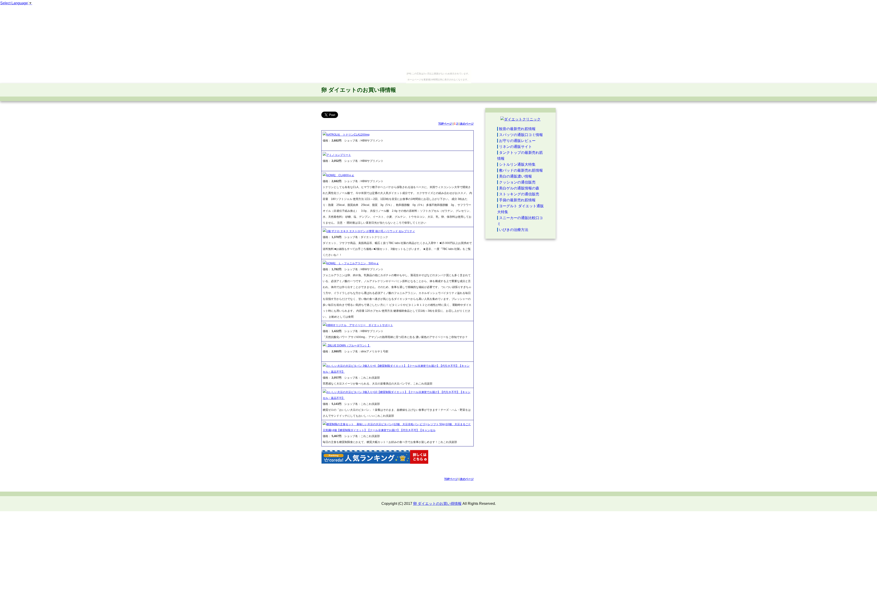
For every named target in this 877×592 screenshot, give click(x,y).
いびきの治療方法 (513, 230)
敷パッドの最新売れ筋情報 (521, 170)
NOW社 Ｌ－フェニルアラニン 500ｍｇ (352, 263)
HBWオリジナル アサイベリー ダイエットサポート (359, 325)
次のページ (467, 123)
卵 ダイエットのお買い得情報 (358, 90)
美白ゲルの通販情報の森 (519, 188)
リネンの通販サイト (515, 147)
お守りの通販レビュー (517, 141)
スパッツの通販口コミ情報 (521, 135)
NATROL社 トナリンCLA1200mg (348, 134)
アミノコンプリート (338, 155)
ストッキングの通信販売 (519, 194)
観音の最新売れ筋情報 (517, 129)
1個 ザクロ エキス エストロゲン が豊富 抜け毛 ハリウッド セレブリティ (370, 231)
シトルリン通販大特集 (517, 164)
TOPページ (445, 123)
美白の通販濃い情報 (515, 176)
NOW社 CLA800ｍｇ (340, 175)
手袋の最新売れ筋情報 (517, 200)
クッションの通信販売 (517, 182)
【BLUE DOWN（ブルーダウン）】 (348, 345)
